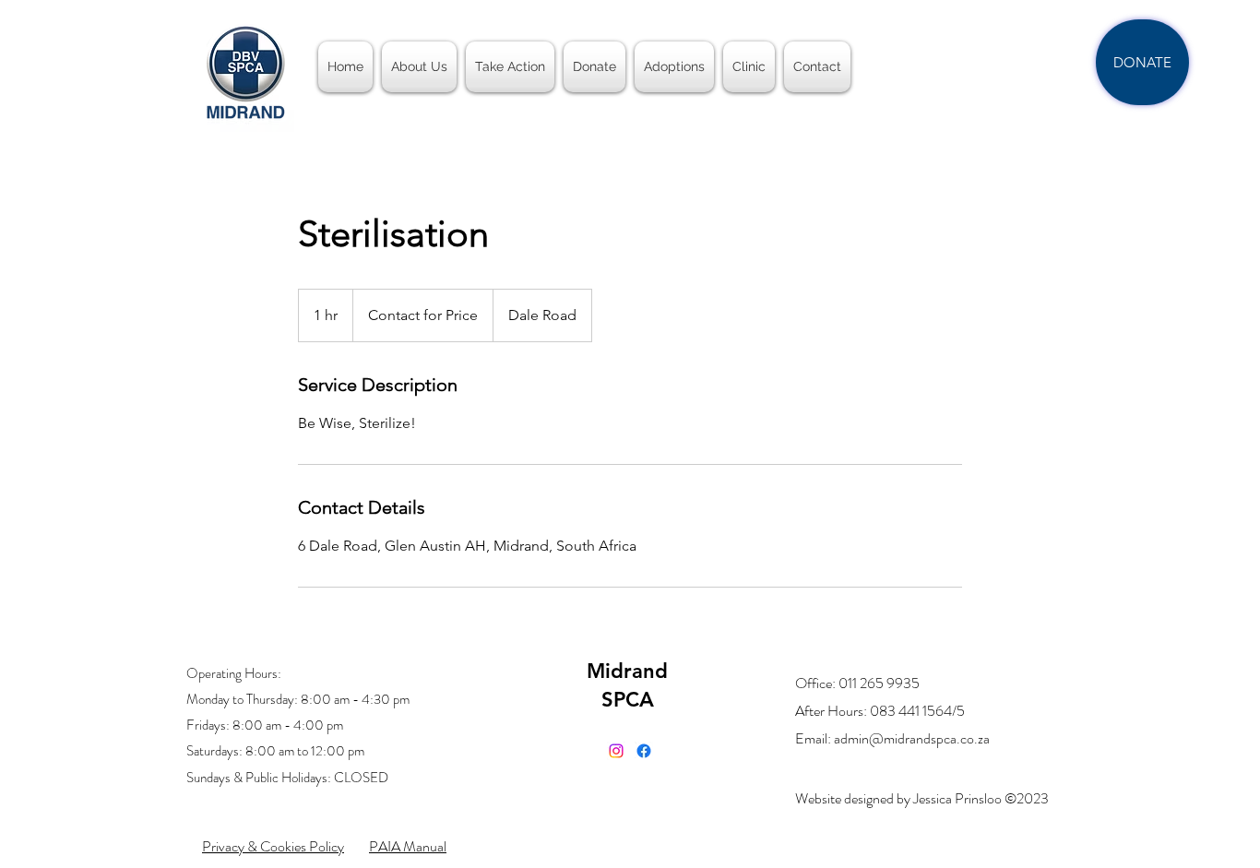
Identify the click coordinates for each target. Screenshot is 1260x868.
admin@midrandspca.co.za (912, 738)
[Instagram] (616, 751)
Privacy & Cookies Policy (273, 846)
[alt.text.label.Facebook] (644, 751)
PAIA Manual (407, 846)
